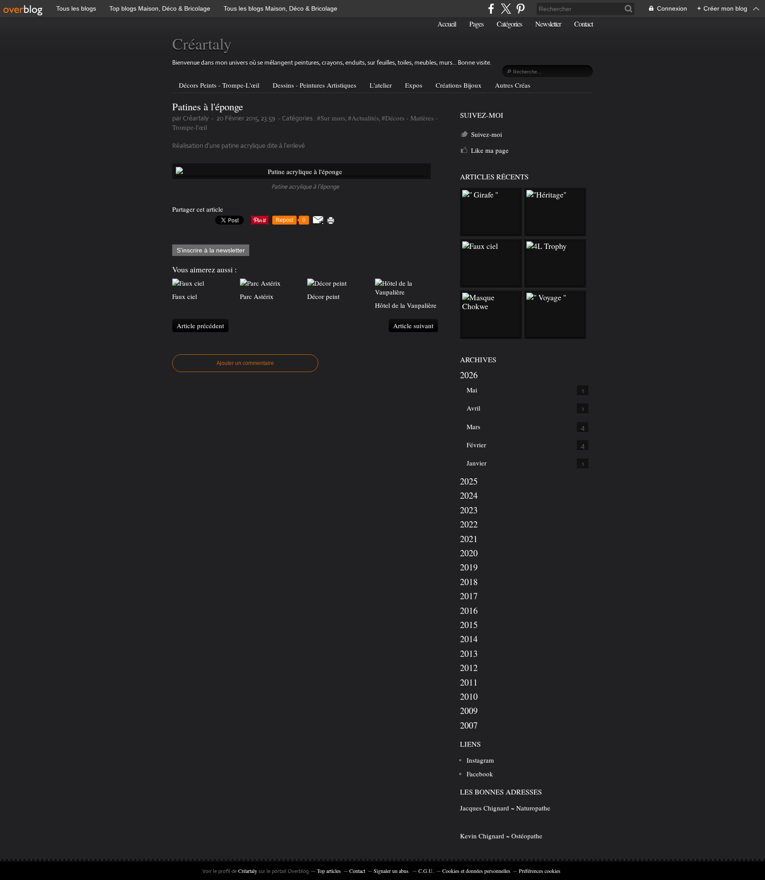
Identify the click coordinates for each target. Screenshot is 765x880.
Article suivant (413, 325)
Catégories (509, 23)
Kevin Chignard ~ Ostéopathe (501, 835)
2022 (469, 524)
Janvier (477, 462)
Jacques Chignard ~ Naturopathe (505, 807)
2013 (469, 653)
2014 (469, 639)
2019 (469, 567)
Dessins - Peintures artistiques (314, 85)
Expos (413, 85)
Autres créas (512, 85)
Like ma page (490, 150)
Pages (476, 23)
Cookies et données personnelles (476, 870)
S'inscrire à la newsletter (211, 250)
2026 (469, 375)
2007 (469, 725)
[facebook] (491, 9)
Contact (583, 23)
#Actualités (363, 117)
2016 (469, 610)
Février (476, 444)
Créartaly (202, 43)
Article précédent (200, 325)
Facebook (480, 773)
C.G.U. (426, 870)
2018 (469, 582)
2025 (469, 481)
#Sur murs (331, 117)
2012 (469, 668)
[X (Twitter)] (505, 9)
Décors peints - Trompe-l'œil (219, 85)
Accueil (446, 23)
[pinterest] (520, 9)
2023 (469, 510)
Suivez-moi (486, 134)
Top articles (329, 870)
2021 (469, 539)
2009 (469, 711)
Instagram (480, 760)
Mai (472, 389)
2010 (469, 696)
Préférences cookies (539, 870)
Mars (473, 426)
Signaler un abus (392, 870)
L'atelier (381, 85)
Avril (473, 407)
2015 (469, 625)
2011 (469, 682)
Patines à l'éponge (207, 106)
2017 (469, 596)
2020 (469, 553)
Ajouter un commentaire (245, 363)
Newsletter (548, 23)
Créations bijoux (459, 85)
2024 (469, 495)
